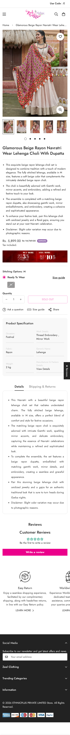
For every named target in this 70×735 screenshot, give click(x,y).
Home (6, 25)
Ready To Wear (16, 277)
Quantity (7, 293)
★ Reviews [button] (67, 371)
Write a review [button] (35, 552)
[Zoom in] (60, 110)
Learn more (23, 610)
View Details (43, 369)
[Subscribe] (63, 657)
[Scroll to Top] (63, 716)
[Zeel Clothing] (35, 14)
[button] (63, 14)
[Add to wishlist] (60, 37)
